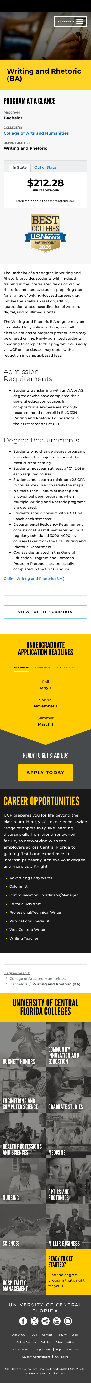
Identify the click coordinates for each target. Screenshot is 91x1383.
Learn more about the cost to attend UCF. (45, 201)
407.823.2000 (78, 1369)
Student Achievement (36, 1356)
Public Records (21, 1349)
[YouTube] (57, 1321)
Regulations (43, 1349)
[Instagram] (68, 1321)
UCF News (61, 1356)
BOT (34, 1334)
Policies (45, 1342)
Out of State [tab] (45, 168)
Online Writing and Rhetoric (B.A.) (34, 578)
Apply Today (45, 772)
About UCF (19, 1334)
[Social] (45, 1321)
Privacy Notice (65, 1342)
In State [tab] (19, 168)
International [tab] (66, 667)
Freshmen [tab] (21, 667)
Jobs (75, 1334)
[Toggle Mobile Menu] (86, 5)
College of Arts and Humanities (36, 133)
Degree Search (17, 973)
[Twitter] (34, 1321)
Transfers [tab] (42, 667)
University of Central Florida (46, 1308)
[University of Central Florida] (37, 6)
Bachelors (18, 984)
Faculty (62, 1334)
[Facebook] (23, 1321)
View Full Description (45, 612)
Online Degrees (26, 1342)
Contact (47, 1334)
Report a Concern (67, 1349)
